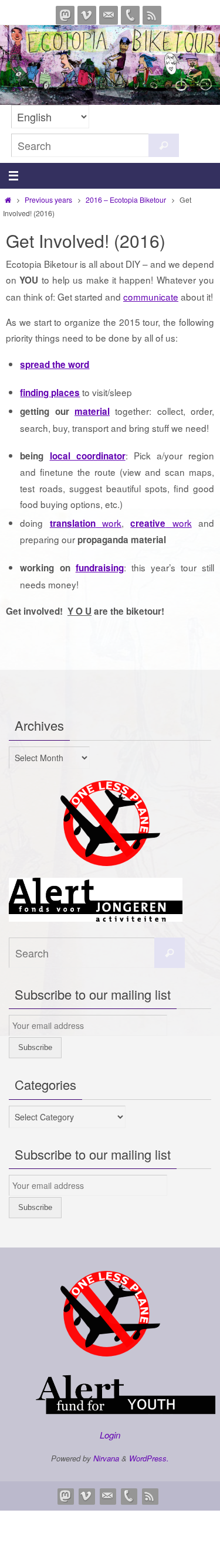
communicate (150, 296)
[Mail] (108, 15)
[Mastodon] (65, 15)
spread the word (54, 364)
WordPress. (149, 1458)
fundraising (100, 567)
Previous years (48, 199)
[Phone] (130, 15)
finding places (50, 392)
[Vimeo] (86, 15)
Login (110, 1435)
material (92, 411)
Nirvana (106, 1458)
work (85, 522)
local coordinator (88, 455)
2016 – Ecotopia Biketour (126, 199)
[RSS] (152, 15)
